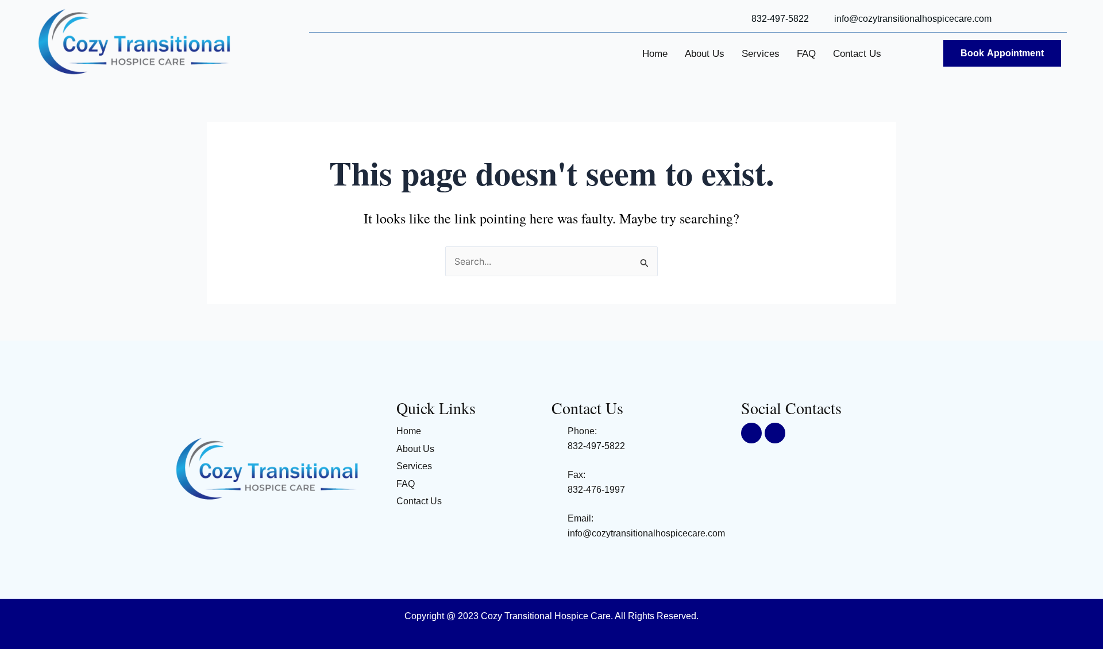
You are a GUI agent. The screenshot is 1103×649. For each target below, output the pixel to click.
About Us (704, 53)
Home (655, 53)
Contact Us (857, 53)
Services (761, 53)
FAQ (806, 53)
